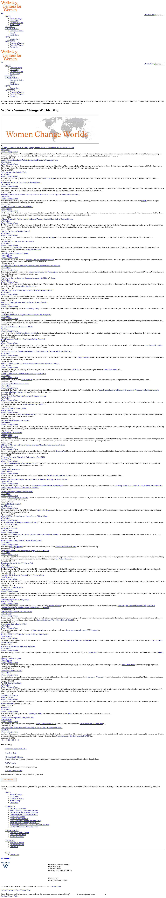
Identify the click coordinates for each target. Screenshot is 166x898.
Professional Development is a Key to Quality (17, 718)
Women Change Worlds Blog (15, 749)
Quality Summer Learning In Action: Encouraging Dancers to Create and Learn (29, 160)
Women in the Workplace (19, 819)
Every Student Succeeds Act (46, 724)
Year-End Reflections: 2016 (11, 504)
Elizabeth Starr (6, 162)
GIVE (7, 853)
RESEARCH (10, 806)
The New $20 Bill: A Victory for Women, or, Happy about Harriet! (25, 634)
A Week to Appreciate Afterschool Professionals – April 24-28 (23, 457)
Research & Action (54, 606)
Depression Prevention (18, 808)
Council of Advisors (17, 845)
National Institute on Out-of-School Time (15, 890)
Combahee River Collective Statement (76, 640)
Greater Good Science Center (65, 547)
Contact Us (14, 847)
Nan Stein (4, 329)
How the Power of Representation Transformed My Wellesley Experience (27, 290)
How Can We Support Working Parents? (15, 231)
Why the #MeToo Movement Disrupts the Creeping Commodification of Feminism (30, 266)
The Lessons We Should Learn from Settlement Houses (20, 182)
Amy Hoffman (6, 422)
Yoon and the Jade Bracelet (25, 286)
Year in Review (43, 510)
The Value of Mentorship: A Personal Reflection (18, 646)
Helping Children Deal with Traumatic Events (17, 241)
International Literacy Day (27, 414)
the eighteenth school (33, 249)
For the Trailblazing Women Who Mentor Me (17, 492)
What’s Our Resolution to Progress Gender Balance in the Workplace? (26, 315)
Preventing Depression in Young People (15, 600)
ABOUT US (10, 841)
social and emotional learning (33, 404)
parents (143, 201)
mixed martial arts (128, 665)
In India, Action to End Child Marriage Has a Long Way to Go (23, 374)
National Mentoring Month (18, 498)
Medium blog (49, 178)
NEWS (8, 792)
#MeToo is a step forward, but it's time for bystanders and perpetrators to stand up (30, 363)
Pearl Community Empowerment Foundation (20, 522)
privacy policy (100, 894)
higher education (38, 630)
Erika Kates (5, 730)
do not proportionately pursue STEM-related (81, 630)
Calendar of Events (17, 799)
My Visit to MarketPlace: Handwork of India (17, 327)
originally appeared (16, 547)
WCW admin (5, 174)
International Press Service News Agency (43, 272)
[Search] (2, 13)
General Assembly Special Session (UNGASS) (73, 736)
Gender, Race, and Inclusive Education (24, 813)
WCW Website (10, 763)
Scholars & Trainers (17, 843)
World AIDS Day (11, 524)
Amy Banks (5, 150)
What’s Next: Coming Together (12, 587)
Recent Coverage (16, 794)
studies (51, 237)
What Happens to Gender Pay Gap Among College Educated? (23, 339)
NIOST (160, 652)
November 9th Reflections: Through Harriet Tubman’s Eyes (22, 575)
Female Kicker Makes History (11, 469)
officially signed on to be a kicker (58, 475)
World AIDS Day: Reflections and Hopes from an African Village (24, 516)
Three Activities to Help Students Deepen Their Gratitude (21, 540)
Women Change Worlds (9, 152)
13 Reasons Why (59, 451)
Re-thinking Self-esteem (9, 695)
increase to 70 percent (95, 677)
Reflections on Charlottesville (11, 433)
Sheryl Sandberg (83, 357)
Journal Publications (17, 837)
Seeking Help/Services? (13, 771)
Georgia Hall (5, 184)
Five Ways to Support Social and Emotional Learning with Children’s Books (28, 278)
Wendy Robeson (7, 410)
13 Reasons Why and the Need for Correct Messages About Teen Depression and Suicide (33, 445)
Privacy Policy (56, 886)
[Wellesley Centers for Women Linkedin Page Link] (6, 858)
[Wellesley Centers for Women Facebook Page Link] (1, 858)
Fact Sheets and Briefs (18, 835)
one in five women (110, 370)
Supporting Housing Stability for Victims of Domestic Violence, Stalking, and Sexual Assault (34, 479)
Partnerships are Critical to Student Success (16, 612)
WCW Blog (14, 796)
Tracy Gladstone (7, 447)
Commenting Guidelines (14, 757)
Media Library (15, 801)
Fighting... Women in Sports (11, 659)
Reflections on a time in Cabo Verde (14, 172)
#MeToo (76, 370)
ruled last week (26, 380)
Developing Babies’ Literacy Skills (13, 408)
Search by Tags (10, 753)
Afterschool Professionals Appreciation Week (19, 463)
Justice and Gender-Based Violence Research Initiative (29, 825)
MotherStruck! (6, 707)
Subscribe (8, 780)
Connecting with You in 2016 (11, 671)
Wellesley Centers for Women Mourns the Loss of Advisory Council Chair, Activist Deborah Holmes (37, 219)
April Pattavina (6, 481)
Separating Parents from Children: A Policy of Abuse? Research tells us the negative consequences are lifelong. (40, 194)
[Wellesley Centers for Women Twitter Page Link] (4, 858)
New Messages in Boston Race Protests (15, 420)
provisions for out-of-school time (91, 724)
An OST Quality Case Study (11, 683)
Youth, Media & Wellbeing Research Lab (24, 823)
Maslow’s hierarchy (8, 703)
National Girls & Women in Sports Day (40, 260)
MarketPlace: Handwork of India (27, 333)
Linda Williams (6, 365)
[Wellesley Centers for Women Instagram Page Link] (10, 858)
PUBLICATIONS (12, 831)
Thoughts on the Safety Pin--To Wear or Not (17, 563)
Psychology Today (32, 308)
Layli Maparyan (6, 435)
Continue (73, 894)
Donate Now (149, 15)
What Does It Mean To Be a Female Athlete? (17, 207)
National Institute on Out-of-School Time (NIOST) (54, 620)
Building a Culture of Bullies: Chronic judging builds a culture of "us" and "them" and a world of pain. (37, 148)
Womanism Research (17, 817)
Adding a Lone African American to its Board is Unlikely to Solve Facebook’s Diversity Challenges (36, 351)
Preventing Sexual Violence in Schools (24, 815)
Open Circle (17, 247)
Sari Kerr (4, 341)
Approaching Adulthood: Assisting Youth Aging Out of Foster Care (25, 551)
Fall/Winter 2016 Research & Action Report (47, 486)
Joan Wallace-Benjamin (63, 559)
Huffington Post (35, 713)
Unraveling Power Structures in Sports (14, 254)
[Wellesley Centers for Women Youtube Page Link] (8, 858)
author (70, 713)
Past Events (14, 803)
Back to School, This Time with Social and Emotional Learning (23, 396)
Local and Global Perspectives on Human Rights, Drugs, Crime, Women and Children (31, 728)
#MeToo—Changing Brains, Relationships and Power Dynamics (24, 302)
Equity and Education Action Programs (24, 827)
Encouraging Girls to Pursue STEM (13, 624)
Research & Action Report (19, 833)
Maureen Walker (7, 697)
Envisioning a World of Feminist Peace (15, 384)
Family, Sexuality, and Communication (24, 811)
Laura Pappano (6, 209)
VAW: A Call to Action (9, 528)
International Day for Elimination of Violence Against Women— (37, 534)
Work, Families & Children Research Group (25, 821)
